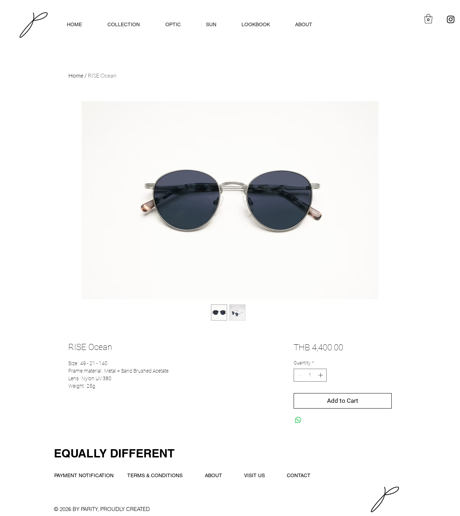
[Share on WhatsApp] (298, 420)
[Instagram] (451, 19)
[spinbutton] (310, 375)
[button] (428, 18)
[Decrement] (299, 375)
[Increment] (321, 375)
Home (75, 75)
